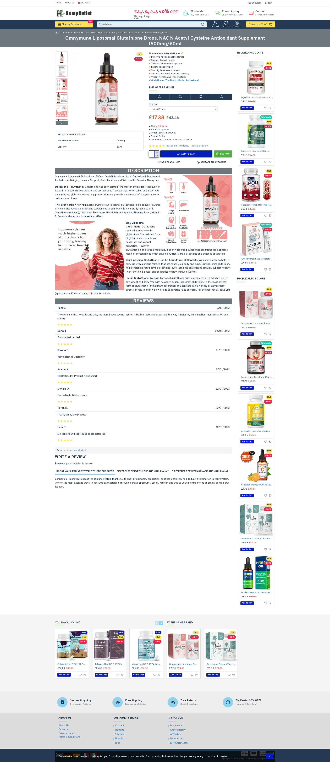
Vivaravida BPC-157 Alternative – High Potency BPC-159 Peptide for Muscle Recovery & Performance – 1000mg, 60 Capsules (147, 664)
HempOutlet (79, 450)
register (77, 463)
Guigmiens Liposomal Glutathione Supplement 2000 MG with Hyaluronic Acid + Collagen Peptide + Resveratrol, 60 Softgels (256, 151)
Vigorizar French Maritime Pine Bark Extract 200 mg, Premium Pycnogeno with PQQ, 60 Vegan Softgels (256, 205)
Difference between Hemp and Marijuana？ (143, 471)
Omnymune (163, 129)
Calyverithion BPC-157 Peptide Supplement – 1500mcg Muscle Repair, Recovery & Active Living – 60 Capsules (72, 664)
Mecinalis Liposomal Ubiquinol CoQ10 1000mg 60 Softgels (256, 431)
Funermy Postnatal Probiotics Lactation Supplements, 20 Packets (256, 258)
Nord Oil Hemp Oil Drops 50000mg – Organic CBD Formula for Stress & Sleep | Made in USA (256, 592)
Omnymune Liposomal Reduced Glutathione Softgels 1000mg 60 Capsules (256, 323)
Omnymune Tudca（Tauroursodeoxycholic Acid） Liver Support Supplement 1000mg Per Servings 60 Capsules (256, 538)
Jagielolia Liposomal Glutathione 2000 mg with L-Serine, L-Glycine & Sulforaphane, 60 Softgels (256, 97)
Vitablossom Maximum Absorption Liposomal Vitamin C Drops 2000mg (256, 484)
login (66, 463)
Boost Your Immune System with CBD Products (85, 471)
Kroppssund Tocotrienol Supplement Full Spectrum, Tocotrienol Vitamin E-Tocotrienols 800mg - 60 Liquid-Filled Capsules (256, 377)
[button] (62, 52)
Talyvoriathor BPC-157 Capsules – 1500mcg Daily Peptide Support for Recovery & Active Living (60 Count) (110, 664)
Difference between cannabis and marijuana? (200, 471)
